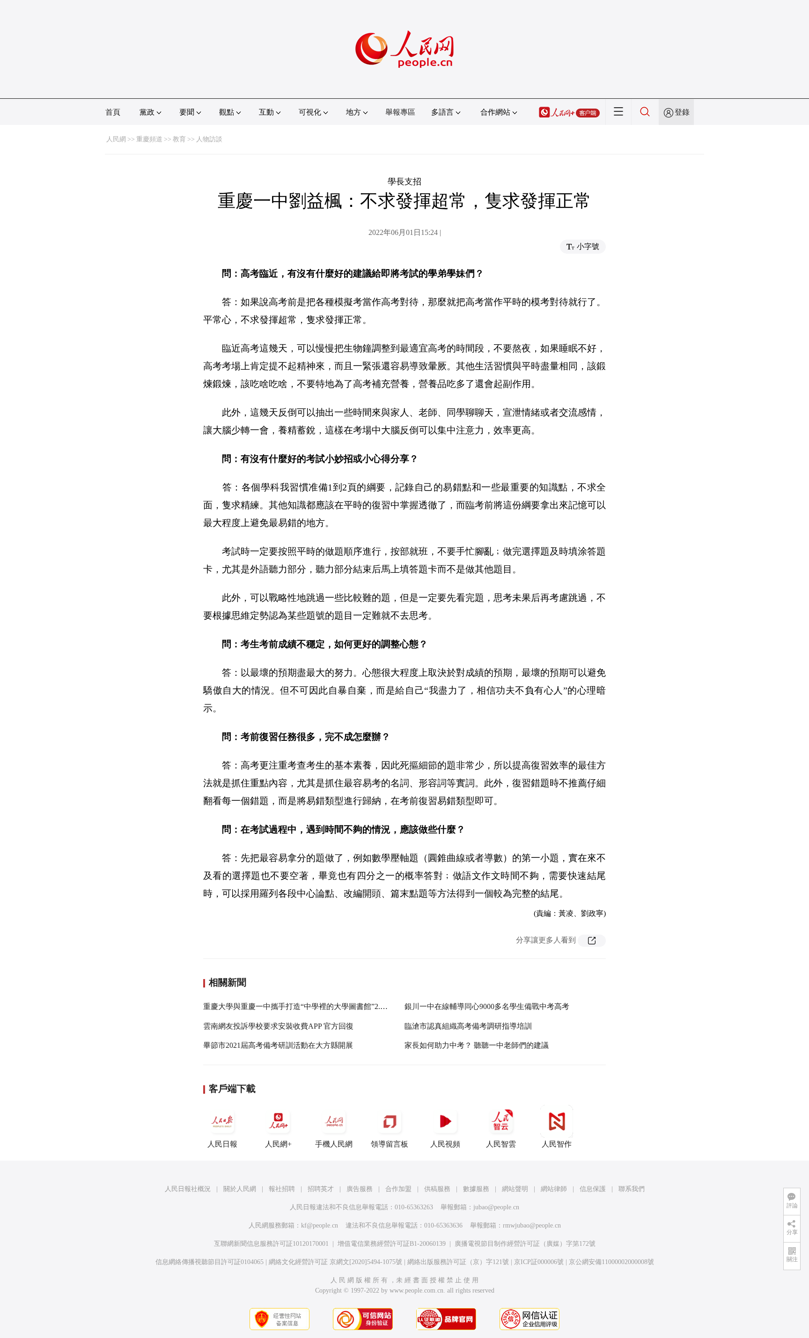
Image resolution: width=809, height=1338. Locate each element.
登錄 (682, 112)
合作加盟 (398, 1188)
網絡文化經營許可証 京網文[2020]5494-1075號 (335, 1261)
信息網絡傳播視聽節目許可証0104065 (209, 1261)
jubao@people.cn (496, 1207)
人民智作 (557, 1144)
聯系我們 (631, 1188)
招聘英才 (321, 1188)
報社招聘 (282, 1188)
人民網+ (278, 1144)
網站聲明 (515, 1188)
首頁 (112, 112)
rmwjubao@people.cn (532, 1225)
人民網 (116, 139)
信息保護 (593, 1188)
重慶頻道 (149, 139)
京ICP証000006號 (539, 1261)
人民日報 (222, 1144)
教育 (179, 139)
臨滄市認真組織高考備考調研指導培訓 (468, 1026)
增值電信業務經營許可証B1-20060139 (392, 1243)
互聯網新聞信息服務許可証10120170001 (271, 1243)
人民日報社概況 (188, 1188)
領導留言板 (389, 1144)
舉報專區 (400, 112)
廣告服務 (359, 1188)
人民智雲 (501, 1144)
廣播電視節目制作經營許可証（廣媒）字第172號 (525, 1243)
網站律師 (554, 1188)
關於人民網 (239, 1188)
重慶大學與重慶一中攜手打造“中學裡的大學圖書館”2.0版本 (301, 1006)
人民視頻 (445, 1144)
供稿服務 (437, 1188)
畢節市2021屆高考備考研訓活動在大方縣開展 (278, 1045)
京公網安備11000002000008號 (611, 1261)
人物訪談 (209, 139)
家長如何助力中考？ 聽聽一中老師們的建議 (476, 1045)
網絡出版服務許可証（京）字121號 (458, 1261)
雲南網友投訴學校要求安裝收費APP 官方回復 (278, 1026)
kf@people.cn (319, 1225)
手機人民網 (334, 1144)
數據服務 (476, 1188)
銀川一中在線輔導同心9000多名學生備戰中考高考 (486, 1006)
